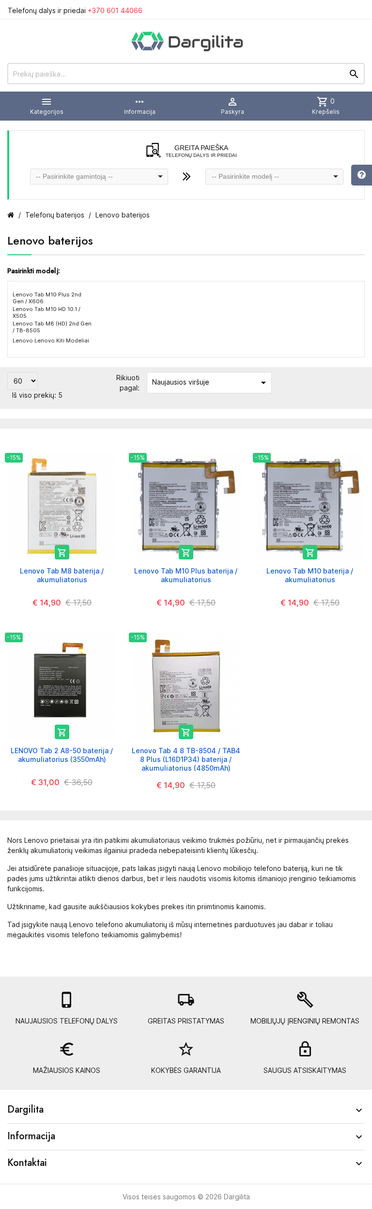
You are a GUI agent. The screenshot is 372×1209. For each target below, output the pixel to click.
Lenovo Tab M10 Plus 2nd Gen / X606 (47, 298)
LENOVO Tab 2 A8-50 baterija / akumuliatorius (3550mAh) (62, 754)
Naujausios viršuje (210, 382)
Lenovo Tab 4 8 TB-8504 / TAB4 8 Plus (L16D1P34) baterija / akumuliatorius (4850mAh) (186, 759)
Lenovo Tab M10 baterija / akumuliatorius (309, 575)
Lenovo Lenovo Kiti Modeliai (51, 340)
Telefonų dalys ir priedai (75, 10)
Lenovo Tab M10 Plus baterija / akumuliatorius (185, 575)
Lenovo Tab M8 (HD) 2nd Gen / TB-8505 (52, 327)
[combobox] (99, 177)
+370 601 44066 (115, 10)
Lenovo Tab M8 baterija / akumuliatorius (62, 575)
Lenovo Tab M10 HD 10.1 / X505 (46, 312)
